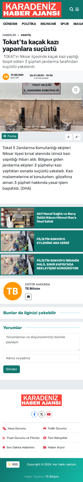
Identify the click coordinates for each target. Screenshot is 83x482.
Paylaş (12, 136)
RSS (15, 464)
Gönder (11, 369)
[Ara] (71, 9)
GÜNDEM (10, 24)
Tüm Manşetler (58, 438)
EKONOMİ (48, 24)
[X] (41, 414)
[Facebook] (34, 414)
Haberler (9, 35)
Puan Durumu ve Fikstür (23, 438)
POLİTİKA (29, 24)
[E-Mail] (28, 297)
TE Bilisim (32, 288)
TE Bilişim (52, 476)
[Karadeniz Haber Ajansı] (32, 9)
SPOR (64, 24)
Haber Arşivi (56, 447)
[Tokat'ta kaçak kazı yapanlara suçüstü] (41, 107)
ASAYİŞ (26, 35)
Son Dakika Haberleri (21, 447)
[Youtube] (49, 414)
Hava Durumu (17, 428)
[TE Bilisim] (12, 291)
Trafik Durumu (57, 428)
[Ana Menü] (77, 9)
